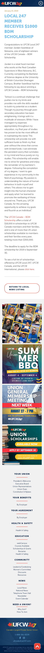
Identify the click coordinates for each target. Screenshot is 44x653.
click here (29, 269)
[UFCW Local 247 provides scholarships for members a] (22, 445)
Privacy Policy (25, 651)
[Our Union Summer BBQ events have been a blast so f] (22, 364)
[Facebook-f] (20, 638)
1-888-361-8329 (22, 635)
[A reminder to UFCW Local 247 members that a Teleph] (22, 404)
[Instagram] (24, 638)
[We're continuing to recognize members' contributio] (22, 323)
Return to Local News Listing (19, 288)
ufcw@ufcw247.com (22, 641)
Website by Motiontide (35, 651)
